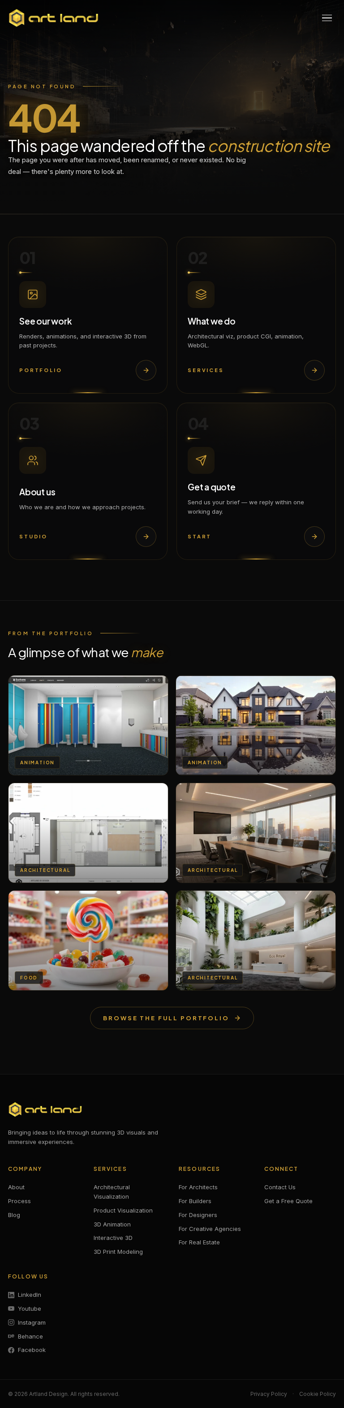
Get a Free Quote (288, 1200)
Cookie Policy (317, 1394)
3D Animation (112, 1224)
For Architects (198, 1187)
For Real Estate (199, 1242)
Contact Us (280, 1187)
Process (19, 1200)
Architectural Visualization (112, 1191)
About (16, 1187)
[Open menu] (327, 18)
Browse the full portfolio (166, 1018)
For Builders (195, 1200)
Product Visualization (123, 1210)
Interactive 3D (113, 1237)
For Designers (198, 1214)
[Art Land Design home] (53, 18)
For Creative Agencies (210, 1228)
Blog (14, 1214)
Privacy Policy (268, 1394)
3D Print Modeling (118, 1251)
